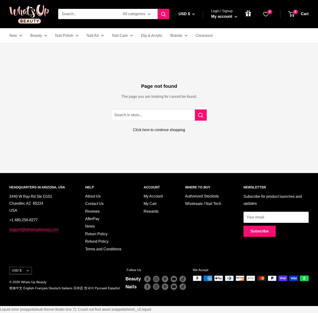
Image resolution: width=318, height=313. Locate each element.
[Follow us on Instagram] (156, 279)
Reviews (92, 211)
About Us (93, 196)
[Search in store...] (201, 115)
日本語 (78, 288)
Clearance (204, 35)
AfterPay (92, 219)
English (28, 288)
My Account (153, 196)
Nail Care (120, 35)
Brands (176, 35)
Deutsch (55, 288)
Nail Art (93, 35)
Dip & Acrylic (151, 35)
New (13, 35)
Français (41, 288)
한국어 (89, 288)
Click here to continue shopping (159, 130)
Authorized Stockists (202, 196)
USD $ (16, 270)
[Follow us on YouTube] (174, 279)
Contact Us (94, 204)
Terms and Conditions (103, 249)
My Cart (150, 204)
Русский (101, 288)
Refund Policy (96, 241)
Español (114, 288)
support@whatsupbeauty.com (33, 229)
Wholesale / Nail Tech (203, 204)
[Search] (163, 14)
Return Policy (96, 234)
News (90, 226)
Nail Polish (64, 35)
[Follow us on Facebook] (147, 279)
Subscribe (259, 231)
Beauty (36, 35)
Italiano (67, 288)
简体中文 (15, 288)
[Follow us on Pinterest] (165, 279)
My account (222, 16)
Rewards (151, 211)
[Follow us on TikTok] (182, 279)
